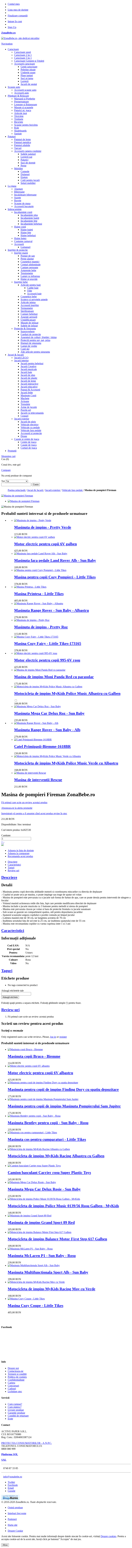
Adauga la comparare (18, 853)
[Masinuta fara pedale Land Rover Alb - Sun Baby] (40, 553)
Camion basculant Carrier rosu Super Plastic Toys (49, 1172)
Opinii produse (15, 1507)
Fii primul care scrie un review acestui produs (24, 802)
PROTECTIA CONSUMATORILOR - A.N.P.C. (26, 1443)
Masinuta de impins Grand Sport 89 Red (41, 1222)
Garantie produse (16, 1412)
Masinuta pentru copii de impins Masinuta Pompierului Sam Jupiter (64, 1106)
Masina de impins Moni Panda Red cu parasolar (54, 677)
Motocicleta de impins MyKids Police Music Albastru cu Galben (67, 693)
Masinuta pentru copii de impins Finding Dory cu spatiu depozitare (63, 1089)
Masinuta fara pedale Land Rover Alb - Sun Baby (55, 560)
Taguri (11, 867)
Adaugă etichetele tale (12, 990)
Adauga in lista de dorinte (21, 850)
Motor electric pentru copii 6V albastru (40, 1073)
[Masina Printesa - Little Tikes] (30, 586)
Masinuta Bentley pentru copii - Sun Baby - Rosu (48, 1123)
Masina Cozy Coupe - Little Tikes (35, 1305)
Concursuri (13, 1385)
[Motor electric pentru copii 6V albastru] (29, 1066)
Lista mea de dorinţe (18, 9)
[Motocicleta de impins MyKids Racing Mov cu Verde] (36, 1282)
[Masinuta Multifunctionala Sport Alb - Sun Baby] (34, 1265)
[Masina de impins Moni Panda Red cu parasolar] (39, 670)
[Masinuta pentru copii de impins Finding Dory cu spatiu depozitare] (43, 1082)
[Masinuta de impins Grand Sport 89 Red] (29, 1215)
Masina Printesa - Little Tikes (39, 594)
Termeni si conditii (17, 1374)
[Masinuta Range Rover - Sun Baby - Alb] (36, 723)
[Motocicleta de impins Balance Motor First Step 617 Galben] (39, 1232)
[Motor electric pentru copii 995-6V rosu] (35, 653)
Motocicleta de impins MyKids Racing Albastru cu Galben (56, 1156)
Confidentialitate (16, 1379)
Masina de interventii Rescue (38, 780)
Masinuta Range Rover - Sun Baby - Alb (47, 730)
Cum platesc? (14, 1407)
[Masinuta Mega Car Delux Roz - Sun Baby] (37, 706)
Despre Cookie (15, 1530)
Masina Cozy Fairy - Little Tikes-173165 (47, 643)
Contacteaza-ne (15, 1371)
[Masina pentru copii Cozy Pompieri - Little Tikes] (40, 570)
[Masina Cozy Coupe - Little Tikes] (26, 1298)
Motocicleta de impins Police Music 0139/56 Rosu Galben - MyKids (63, 1206)
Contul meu (14, 4)
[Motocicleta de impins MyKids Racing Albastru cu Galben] (39, 1149)
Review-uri (13, 870)
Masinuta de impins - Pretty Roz (41, 627)
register (63, 1036)
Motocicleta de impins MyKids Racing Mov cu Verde (51, 1289)
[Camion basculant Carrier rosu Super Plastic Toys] (34, 1165)
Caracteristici (14, 864)
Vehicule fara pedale (72, 490)
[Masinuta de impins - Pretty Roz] (31, 620)
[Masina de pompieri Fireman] (23, 501)
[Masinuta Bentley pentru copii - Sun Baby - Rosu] (34, 1115)
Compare (6, 470)
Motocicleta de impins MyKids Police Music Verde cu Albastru (66, 763)
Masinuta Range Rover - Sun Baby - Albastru (51, 610)
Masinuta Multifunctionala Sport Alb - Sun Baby (48, 1272)
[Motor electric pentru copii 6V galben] (34, 537)
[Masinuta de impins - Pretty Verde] (32, 520)
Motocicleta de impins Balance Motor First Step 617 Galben (57, 1239)
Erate (10, 1418)
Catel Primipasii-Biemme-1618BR (42, 746)
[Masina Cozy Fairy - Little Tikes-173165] (36, 636)
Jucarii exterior (53, 490)
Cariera (11, 1382)
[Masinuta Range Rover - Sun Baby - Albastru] (38, 603)
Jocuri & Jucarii (35, 490)
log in (53, 1036)
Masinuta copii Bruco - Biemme (34, 1056)
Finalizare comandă (18, 15)
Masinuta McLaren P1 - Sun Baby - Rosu (42, 1255)
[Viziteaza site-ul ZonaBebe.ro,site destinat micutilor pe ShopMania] (10, 1499)
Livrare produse (16, 1410)
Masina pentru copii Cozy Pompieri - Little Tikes (55, 577)
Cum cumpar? (15, 1404)
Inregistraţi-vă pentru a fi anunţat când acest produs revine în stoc (34, 813)
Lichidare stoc (15, 1391)
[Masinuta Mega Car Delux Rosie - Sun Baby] (32, 1182)
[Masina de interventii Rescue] (30, 772)
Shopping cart (8, 456)
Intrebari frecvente (17, 1513)
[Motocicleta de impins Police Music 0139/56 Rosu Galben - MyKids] (44, 1199)
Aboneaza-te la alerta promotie (16, 808)
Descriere (12, 861)
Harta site (12, 1525)
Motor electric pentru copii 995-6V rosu (47, 660)
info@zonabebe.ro (12, 1476)
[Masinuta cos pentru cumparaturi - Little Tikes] (32, 1132)
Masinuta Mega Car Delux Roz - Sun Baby (49, 713)
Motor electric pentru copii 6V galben (45, 544)
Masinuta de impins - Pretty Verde (42, 527)
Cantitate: (6, 835)
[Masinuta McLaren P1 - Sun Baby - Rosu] (30, 1248)
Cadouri (12, 1388)
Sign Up (12, 27)
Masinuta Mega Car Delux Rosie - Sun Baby (44, 1189)
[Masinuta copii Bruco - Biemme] (25, 1049)
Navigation (7, 43)
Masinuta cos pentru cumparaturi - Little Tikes (47, 1139)
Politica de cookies (17, 1377)
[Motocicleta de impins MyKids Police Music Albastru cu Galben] (48, 686)
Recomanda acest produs (20, 856)
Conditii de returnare (18, 1415)
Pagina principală (17, 490)
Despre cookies (108, 1536)
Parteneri (12, 1519)
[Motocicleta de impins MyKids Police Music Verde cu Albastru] (47, 756)
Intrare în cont (15, 21)
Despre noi (13, 1368)
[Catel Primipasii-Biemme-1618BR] (33, 739)
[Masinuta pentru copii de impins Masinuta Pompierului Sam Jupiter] (43, 1099)
